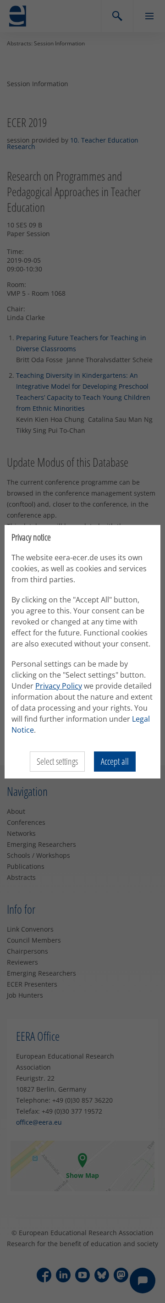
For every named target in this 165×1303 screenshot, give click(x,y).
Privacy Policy (58, 686)
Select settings (57, 761)
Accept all (115, 761)
